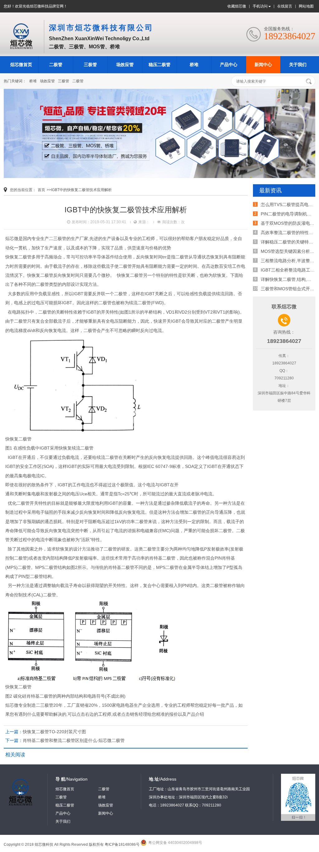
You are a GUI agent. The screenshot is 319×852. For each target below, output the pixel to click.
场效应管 (125, 64)
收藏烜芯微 (236, 6)
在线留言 (284, 6)
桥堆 (194, 64)
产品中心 (228, 64)
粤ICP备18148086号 (122, 844)
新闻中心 (263, 64)
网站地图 (306, 6)
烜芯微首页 (21, 64)
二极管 (55, 64)
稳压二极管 (159, 64)
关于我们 (298, 64)
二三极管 (57, 238)
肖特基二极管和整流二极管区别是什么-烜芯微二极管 (74, 740)
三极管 (90, 64)
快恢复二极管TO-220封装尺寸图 (54, 731)
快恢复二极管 (40, 275)
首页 (41, 190)
